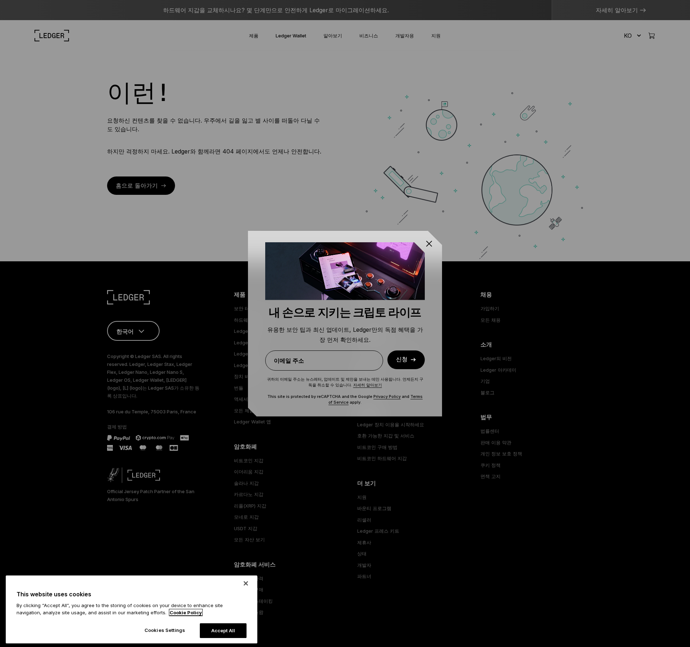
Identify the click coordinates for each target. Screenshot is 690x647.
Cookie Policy (186, 612)
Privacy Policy (387, 396)
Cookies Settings (164, 630)
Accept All (223, 630)
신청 (402, 359)
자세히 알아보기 (367, 384)
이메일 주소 (289, 360)
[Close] (246, 583)
